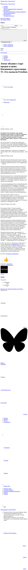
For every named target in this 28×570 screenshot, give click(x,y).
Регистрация (4, 52)
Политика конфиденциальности (12, 491)
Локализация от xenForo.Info (8, 509)
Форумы (6, 7)
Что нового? (7, 10)
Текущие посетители (9, 15)
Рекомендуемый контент (10, 11)
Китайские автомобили (12, 253)
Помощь (6, 492)
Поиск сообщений (18, 9)
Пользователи (7, 14)
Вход (2, 50)
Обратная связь (7, 488)
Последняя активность (9, 13)
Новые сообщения (8, 9)
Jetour (11, 87)
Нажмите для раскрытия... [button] (7, 265)
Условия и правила (8, 490)
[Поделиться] (15, 115)
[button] (15, 434)
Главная (6, 6)
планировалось (15, 244)
